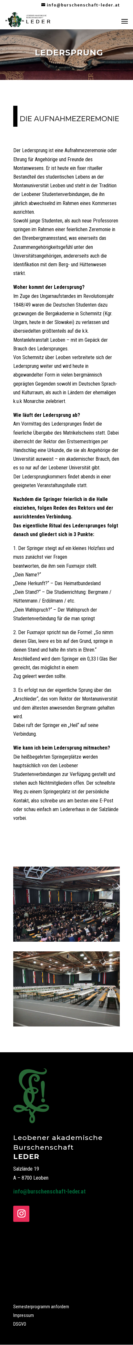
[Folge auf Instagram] (21, 1214)
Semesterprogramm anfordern (41, 1306)
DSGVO (19, 1324)
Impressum (23, 1315)
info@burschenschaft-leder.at (49, 1191)
